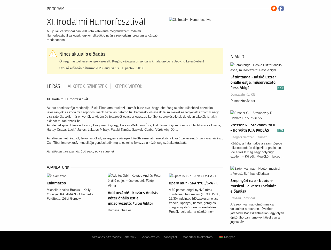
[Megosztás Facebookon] (281, 8)
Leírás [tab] (53, 86)
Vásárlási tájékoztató (198, 237)
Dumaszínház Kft (242, 94)
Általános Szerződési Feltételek (114, 237)
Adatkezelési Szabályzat (159, 237)
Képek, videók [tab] (128, 86)
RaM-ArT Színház (243, 198)
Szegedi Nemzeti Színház (248, 137)
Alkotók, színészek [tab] (87, 86)
